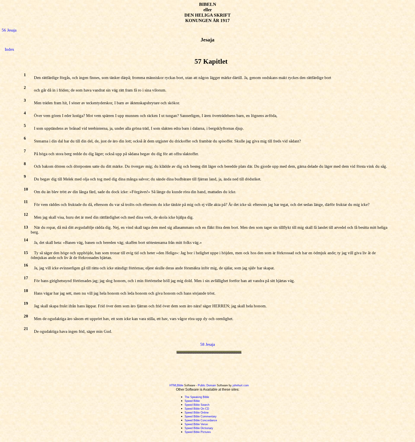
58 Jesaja (207, 344)
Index (9, 49)
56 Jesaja (9, 30)
